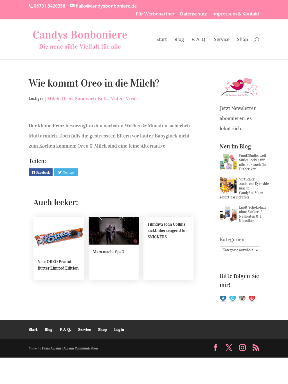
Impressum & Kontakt (235, 14)
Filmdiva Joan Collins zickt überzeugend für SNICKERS (167, 231)
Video (117, 99)
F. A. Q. (199, 39)
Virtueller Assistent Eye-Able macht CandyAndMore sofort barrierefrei (244, 188)
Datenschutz (193, 14)
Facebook (43, 172)
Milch (53, 99)
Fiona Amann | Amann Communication (70, 348)
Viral (131, 99)
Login (119, 329)
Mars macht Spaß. (109, 251)
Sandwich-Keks (92, 99)
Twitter (68, 172)
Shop (242, 39)
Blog (179, 39)
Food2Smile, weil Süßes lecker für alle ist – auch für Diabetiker (252, 162)
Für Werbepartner (155, 14)
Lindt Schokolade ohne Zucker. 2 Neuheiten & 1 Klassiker (252, 214)
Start (161, 39)
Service (222, 39)
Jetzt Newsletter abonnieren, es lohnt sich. (238, 118)
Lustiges (36, 98)
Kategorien (232, 239)
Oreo (67, 99)
